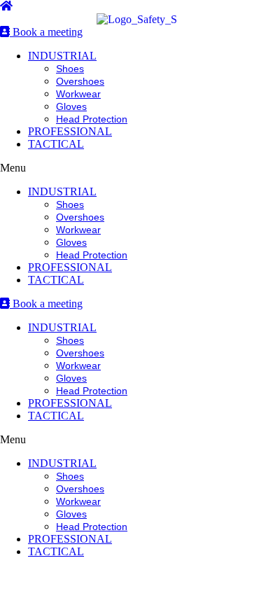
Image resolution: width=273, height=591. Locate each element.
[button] (136, 168)
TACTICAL (56, 144)
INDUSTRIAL (62, 56)
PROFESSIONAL (70, 131)
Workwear (78, 93)
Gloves (71, 106)
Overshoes (80, 81)
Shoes (70, 68)
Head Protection (91, 119)
